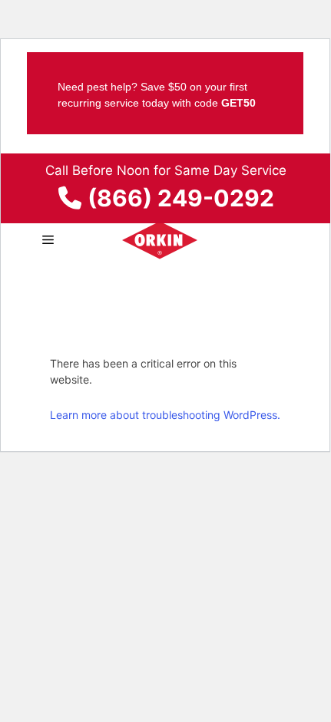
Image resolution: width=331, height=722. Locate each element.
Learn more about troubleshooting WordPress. (165, 414)
